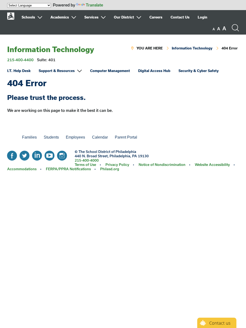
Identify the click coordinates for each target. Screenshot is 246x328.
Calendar (100, 137)
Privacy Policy (117, 165)
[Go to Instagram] (62, 154)
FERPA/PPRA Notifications (68, 169)
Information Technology (50, 49)
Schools (28, 17)
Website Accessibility (212, 165)
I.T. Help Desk (19, 71)
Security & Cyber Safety (198, 71)
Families (29, 137)
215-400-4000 (87, 160)
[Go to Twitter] (24, 154)
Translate (94, 5)
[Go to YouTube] (49, 154)
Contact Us (180, 17)
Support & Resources (57, 71)
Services (91, 17)
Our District (124, 17)
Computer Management (110, 71)
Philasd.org (109, 169)
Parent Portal (126, 137)
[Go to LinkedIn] (37, 154)
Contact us (219, 323)
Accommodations (22, 169)
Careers (155, 17)
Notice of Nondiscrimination (162, 165)
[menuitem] (35, 17)
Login (202, 17)
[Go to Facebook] (12, 154)
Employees (75, 137)
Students (51, 137)
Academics (59, 17)
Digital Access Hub (154, 71)
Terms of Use (85, 165)
